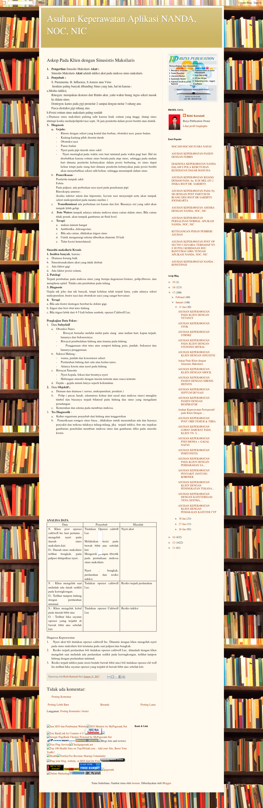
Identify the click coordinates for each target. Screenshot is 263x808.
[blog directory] (77, 773)
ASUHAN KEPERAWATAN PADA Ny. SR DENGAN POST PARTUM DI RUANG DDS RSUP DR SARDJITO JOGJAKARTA (193, 195)
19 (174, 282)
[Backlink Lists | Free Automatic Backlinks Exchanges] (81, 741)
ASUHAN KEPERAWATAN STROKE (193, 333)
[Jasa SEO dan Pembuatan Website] (67, 726)
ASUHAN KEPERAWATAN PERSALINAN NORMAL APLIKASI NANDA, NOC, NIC (193, 221)
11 (174, 547)
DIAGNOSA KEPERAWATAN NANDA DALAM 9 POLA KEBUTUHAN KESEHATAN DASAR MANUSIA (194, 167)
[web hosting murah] (107, 769)
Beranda (104, 704)
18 (174, 287)
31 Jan (183, 307)
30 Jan (183, 518)
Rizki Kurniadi (195, 116)
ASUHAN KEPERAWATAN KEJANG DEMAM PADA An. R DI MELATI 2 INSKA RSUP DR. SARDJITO (193, 180)
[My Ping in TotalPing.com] (93, 773)
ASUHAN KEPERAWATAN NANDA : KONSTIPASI (193, 263)
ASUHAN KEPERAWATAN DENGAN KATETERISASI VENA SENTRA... (195, 497)
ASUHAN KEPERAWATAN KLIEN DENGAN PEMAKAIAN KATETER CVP (197, 509)
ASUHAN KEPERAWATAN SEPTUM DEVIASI (193, 390)
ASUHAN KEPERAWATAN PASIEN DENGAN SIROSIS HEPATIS (195, 381)
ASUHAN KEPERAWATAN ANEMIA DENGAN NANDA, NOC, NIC (193, 209)
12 (174, 542)
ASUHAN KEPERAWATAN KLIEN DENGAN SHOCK (194, 370)
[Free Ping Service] (58, 744)
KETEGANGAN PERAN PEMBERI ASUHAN (192, 232)
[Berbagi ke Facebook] (120, 677)
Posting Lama (148, 704)
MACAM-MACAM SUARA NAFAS (192, 146)
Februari (181, 297)
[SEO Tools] (55, 769)
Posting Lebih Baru (58, 704)
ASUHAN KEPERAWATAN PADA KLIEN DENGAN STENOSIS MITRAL (193, 343)
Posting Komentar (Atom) (74, 711)
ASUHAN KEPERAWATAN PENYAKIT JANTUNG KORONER (193, 473)
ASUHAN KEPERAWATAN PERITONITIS (193, 451)
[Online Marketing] (58, 773)
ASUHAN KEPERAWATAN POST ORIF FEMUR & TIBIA (197, 419)
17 (174, 292)
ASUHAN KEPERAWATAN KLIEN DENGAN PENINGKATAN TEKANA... (196, 485)
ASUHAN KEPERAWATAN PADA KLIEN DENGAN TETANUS (193, 315)
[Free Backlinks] (92, 741)
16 (174, 537)
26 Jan (183, 529)
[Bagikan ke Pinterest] (124, 677)
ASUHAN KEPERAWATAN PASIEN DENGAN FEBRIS (192, 155)
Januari (180, 302)
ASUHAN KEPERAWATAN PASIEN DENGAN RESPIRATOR (193, 401)
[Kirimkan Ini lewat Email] (109, 677)
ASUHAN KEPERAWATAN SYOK (193, 324)
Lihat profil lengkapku (195, 126)
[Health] (52, 756)
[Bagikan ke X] (116, 677)
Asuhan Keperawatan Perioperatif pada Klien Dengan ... (196, 411)
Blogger (166, 783)
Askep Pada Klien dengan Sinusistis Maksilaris (192, 362)
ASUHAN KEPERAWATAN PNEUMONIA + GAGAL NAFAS (193, 441)
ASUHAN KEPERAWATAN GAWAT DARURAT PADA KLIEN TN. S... (194, 430)
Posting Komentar (61, 696)
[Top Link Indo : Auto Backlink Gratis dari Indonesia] (71, 769)
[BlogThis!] (113, 677)
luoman (136, 783)
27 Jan (183, 524)
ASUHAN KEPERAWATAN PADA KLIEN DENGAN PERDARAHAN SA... (193, 462)
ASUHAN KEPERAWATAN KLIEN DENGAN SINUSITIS (196, 353)
